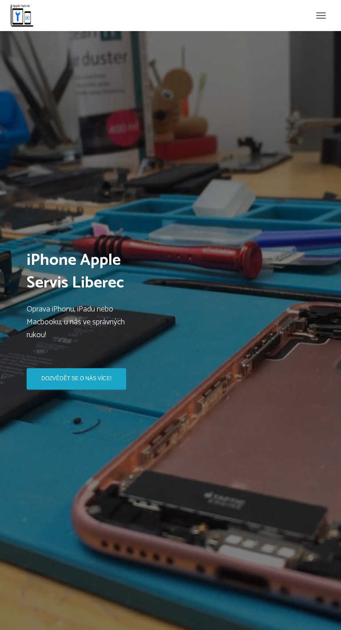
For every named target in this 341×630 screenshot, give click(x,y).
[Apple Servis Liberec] (25, 15)
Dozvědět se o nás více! (76, 378)
